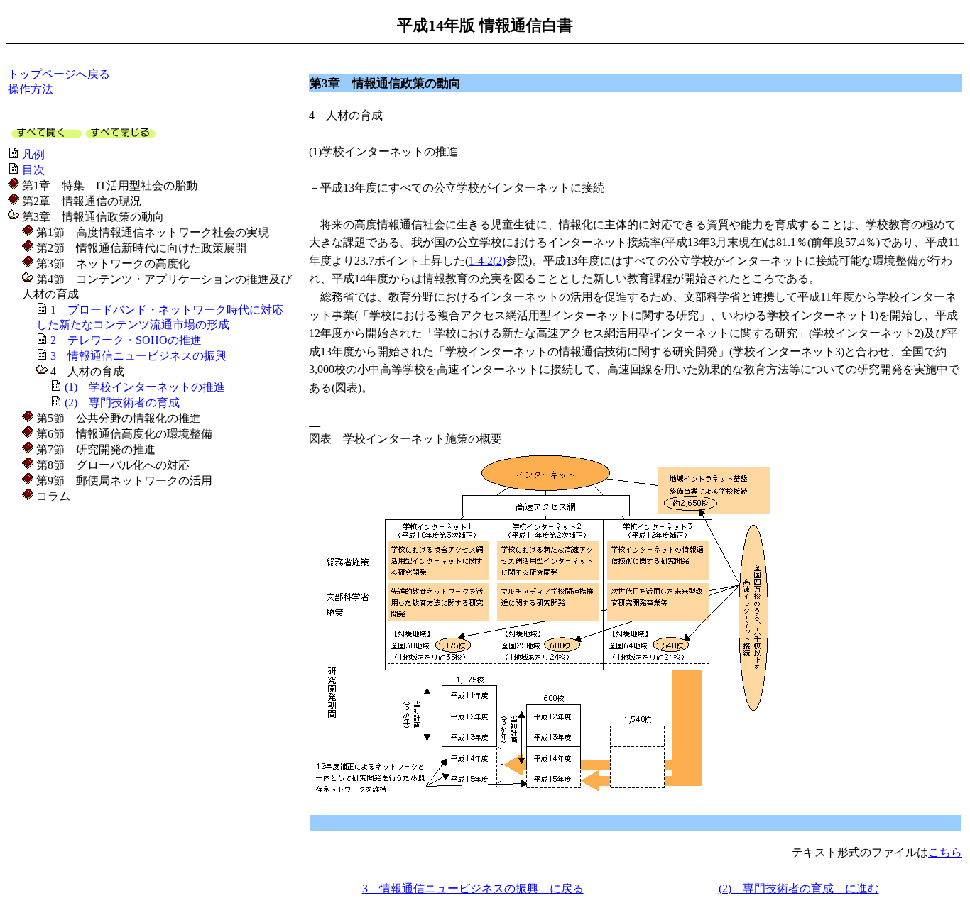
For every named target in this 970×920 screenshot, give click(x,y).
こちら (945, 852)
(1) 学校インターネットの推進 (145, 387)
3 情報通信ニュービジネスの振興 (138, 356)
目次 (33, 170)
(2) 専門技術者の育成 (122, 403)
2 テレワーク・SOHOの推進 (126, 340)
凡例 (33, 154)
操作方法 (30, 89)
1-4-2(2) (487, 261)
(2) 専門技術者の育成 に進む (799, 888)
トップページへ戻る (59, 74)
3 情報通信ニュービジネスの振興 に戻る (473, 888)
